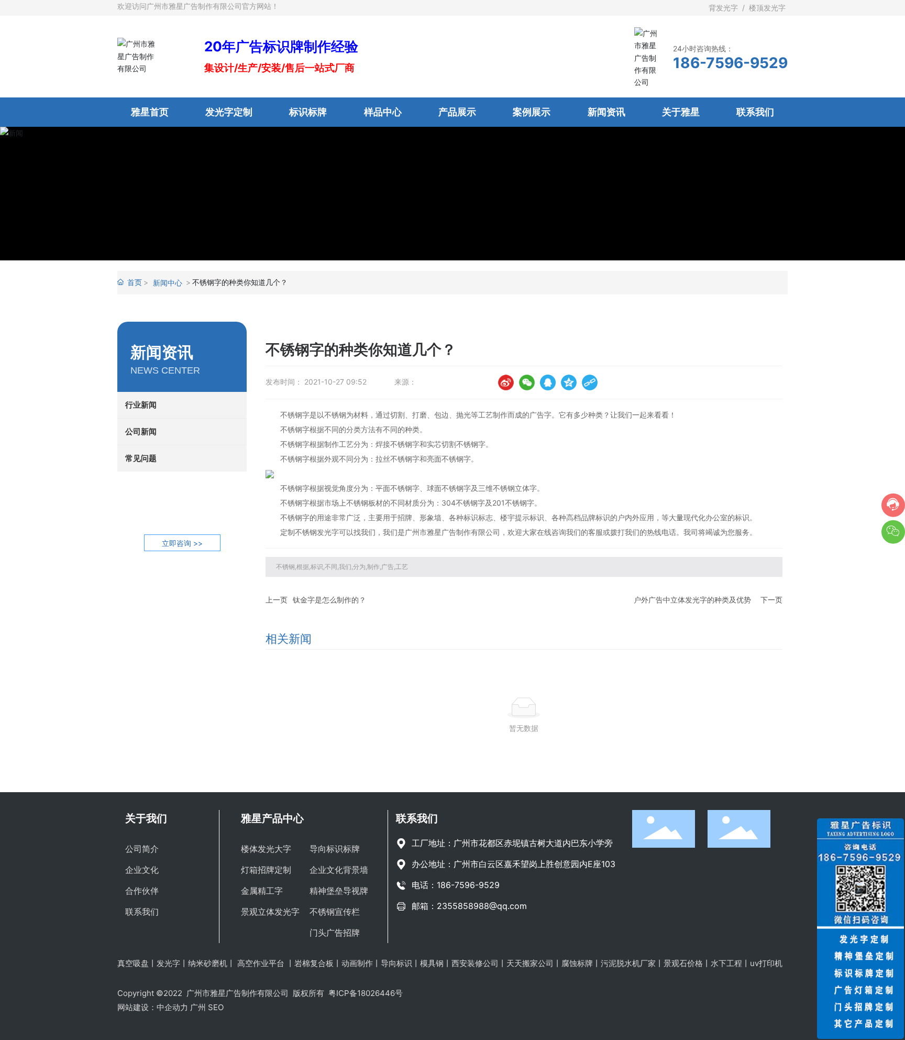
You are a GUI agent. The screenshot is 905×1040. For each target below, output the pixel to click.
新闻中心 (167, 282)
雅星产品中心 (272, 818)
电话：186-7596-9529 (456, 885)
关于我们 (146, 818)
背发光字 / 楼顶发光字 (748, 7)
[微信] (527, 382)
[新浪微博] (506, 382)
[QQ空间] (569, 382)
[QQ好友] (548, 382)
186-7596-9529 (730, 63)
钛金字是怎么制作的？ (329, 599)
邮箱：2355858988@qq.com (469, 906)
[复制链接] (590, 382)
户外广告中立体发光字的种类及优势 (692, 599)
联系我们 (417, 818)
